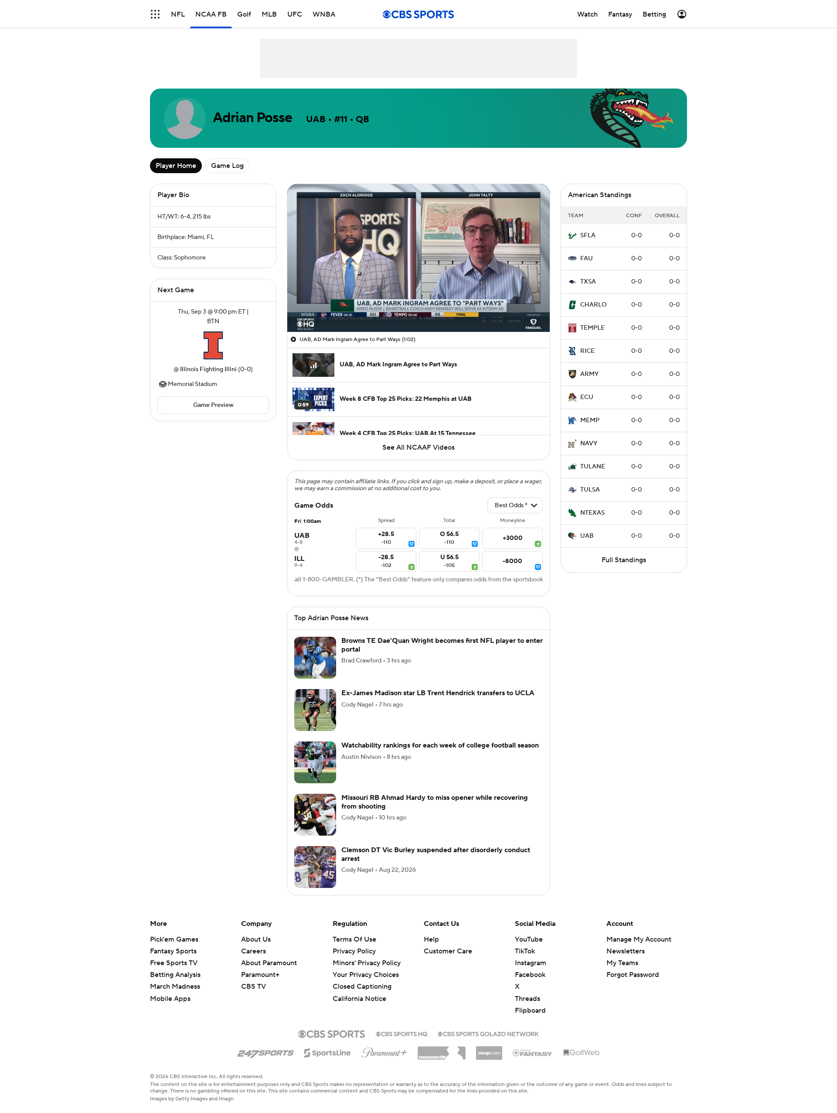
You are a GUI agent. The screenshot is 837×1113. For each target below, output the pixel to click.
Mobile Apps (170, 998)
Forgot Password (632, 974)
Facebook (530, 974)
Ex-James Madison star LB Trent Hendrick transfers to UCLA (437, 693)
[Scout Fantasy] (533, 1052)
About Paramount (269, 963)
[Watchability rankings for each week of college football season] (315, 762)
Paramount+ (260, 974)
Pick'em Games (174, 939)
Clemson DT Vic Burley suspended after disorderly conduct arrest (435, 854)
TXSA (588, 282)
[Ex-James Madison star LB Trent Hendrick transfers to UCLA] (315, 710)
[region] (418, 258)
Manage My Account (638, 939)
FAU (586, 259)
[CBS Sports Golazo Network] (488, 1033)
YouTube (529, 939)
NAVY (588, 443)
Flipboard (530, 1010)
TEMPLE (592, 328)
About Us (256, 939)
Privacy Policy (354, 951)
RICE (587, 351)
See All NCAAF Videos (418, 447)
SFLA (587, 235)
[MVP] (489, 1049)
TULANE (592, 467)
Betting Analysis (175, 974)
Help (431, 939)
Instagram (530, 963)
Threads (527, 998)
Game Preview (213, 405)
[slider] (418, 306)
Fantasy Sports (173, 951)
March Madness (175, 986)
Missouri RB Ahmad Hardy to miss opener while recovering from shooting (434, 801)
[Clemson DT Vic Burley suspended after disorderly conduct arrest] (315, 867)
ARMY (589, 374)
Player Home (176, 165)
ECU (586, 397)
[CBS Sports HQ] (401, 1033)
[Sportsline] (327, 1051)
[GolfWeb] (581, 1052)
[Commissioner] (442, 1049)
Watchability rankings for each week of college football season (440, 745)
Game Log (227, 165)
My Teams (622, 963)
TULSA (590, 490)
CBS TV (253, 986)
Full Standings (624, 560)
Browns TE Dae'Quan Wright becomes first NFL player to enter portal (442, 644)
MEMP (589, 420)
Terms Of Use (354, 939)
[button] (155, 14)
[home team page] (213, 345)
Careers (253, 951)
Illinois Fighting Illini (208, 369)
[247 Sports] (265, 1051)
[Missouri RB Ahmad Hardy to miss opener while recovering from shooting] (315, 815)
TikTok (525, 951)
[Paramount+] (384, 1051)
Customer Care (448, 951)
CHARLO (593, 305)
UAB (587, 536)
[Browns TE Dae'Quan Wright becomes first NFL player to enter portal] (315, 658)
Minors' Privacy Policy (367, 963)
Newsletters (625, 951)
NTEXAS (592, 513)
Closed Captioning (362, 978)
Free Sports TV (173, 963)
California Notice (359, 990)
